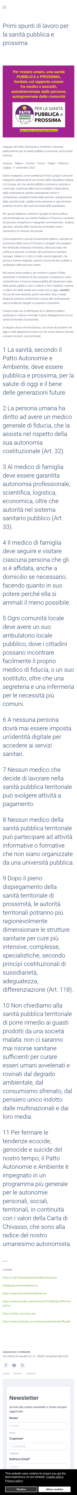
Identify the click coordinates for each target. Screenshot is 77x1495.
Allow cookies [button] (54, 1489)
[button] (4, 7)
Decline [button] (21, 1489)
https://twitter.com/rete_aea (19, 1313)
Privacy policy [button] (14, 1480)
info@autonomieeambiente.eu (20, 1285)
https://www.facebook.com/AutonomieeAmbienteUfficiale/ (37, 1321)
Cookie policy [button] (55, 1476)
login (6, 1373)
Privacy (18, 1373)
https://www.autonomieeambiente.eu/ (25, 1293)
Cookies (31, 1373)
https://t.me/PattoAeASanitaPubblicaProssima (30, 1277)
